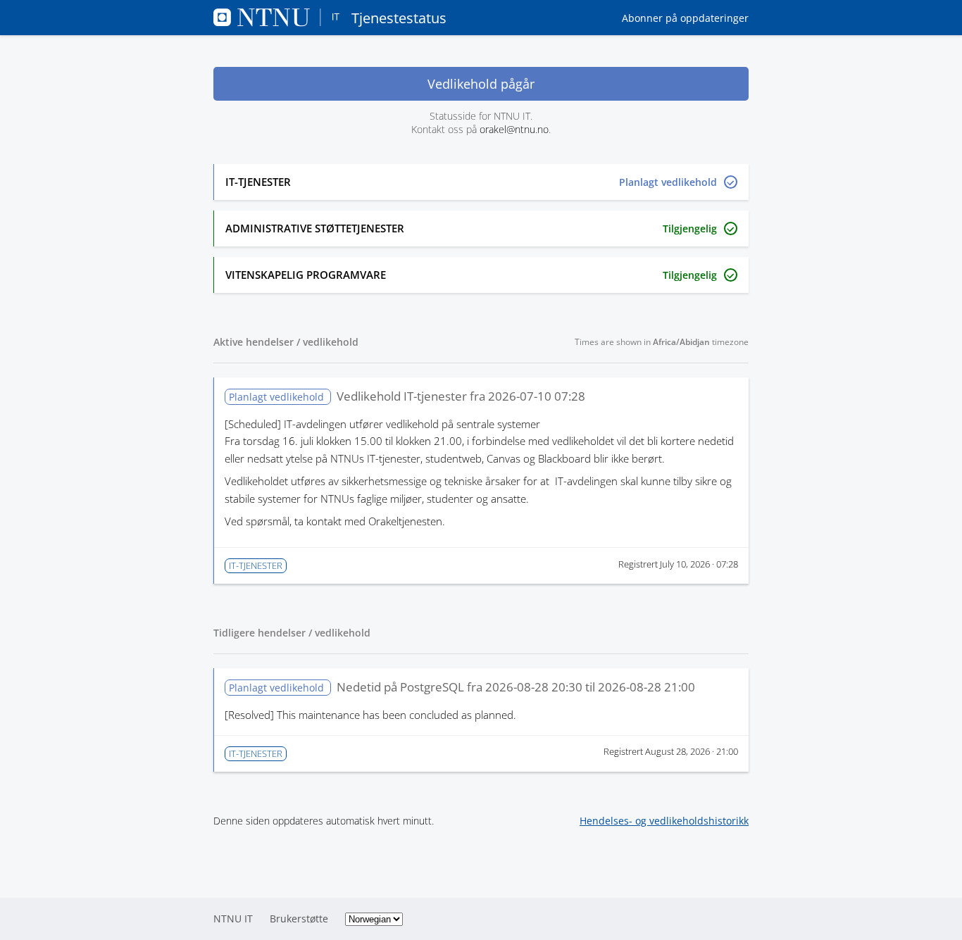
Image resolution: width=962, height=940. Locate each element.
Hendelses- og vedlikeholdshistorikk (664, 820)
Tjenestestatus (398, 17)
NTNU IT (233, 918)
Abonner (685, 18)
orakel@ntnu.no (514, 129)
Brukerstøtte (299, 918)
